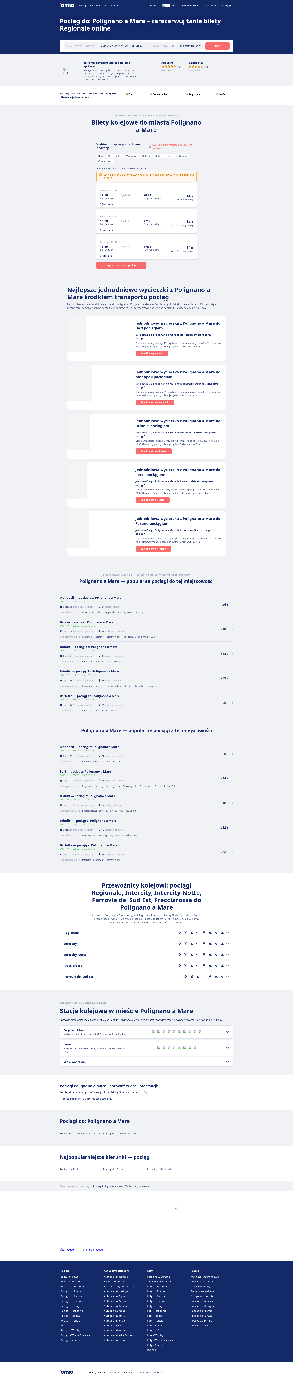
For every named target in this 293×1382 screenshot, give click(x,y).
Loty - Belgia (154, 1325)
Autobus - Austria (114, 1340)
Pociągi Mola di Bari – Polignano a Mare (126, 1133)
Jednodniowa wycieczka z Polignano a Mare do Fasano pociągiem (178, 521)
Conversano (105, 161)
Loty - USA (153, 1330)
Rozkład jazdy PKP (71, 1281)
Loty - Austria (155, 1345)
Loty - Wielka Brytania (160, 1340)
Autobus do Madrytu (116, 1291)
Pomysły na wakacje (202, 1291)
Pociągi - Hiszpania (72, 1311)
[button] (140, 46)
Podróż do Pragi (200, 1325)
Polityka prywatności (152, 1372)
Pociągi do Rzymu (71, 1291)
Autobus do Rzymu (115, 1296)
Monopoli (131, 156)
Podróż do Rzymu (201, 1311)
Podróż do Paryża (201, 1315)
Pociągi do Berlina (71, 1301)
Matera (159, 156)
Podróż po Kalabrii (202, 1301)
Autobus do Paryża (115, 1301)
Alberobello (114, 156)
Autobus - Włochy (114, 1330)
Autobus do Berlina (115, 1306)
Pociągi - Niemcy (70, 1315)
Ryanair (151, 1350)
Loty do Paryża (156, 1296)
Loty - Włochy (155, 1335)
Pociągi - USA (68, 1325)
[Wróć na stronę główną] (69, 5)
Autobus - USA (112, 1325)
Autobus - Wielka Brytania (119, 1335)
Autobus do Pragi (114, 1311)
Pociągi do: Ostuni (113, 1169)
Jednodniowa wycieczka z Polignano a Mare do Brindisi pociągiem (178, 423)
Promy (114, 5)
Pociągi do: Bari (69, 1169)
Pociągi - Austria (70, 1340)
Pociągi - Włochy (70, 1330)
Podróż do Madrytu (202, 1306)
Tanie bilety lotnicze (159, 1281)
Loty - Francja (155, 1320)
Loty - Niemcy (155, 1315)
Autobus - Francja (114, 1320)
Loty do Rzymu (156, 1291)
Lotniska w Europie (158, 1276)
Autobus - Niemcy (114, 1315)
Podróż (195, 1271)
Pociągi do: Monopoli (158, 1169)
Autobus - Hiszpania (116, 1276)
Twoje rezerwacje (189, 5)
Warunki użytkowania (122, 1372)
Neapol (183, 156)
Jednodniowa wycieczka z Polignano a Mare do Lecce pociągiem (178, 472)
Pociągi (83, 5)
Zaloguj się (227, 5)
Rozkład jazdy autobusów (119, 1286)
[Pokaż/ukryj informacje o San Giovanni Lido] (227, 1062)
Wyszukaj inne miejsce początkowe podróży (172, 146)
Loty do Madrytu (157, 1286)
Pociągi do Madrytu (72, 1286)
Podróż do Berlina (201, 1320)
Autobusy (95, 5)
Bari (100, 156)
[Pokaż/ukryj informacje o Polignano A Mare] (227, 1032)
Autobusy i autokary (116, 1271)
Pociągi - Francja (70, 1320)
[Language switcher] (168, 5)
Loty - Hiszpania (156, 1311)
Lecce (171, 156)
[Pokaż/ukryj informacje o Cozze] (227, 1048)
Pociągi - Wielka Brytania (75, 1335)
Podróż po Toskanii (202, 1281)
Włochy (85, 1186)
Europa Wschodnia (202, 1296)
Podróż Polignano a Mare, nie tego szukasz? (86, 1098)
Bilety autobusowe (115, 1281)
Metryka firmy (97, 1372)
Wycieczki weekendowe (205, 1276)
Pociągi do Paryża (71, 1296)
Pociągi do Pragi (70, 1306)
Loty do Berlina (156, 1301)
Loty (105, 5)
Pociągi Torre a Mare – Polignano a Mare (83, 1133)
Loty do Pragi (155, 1306)
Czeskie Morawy (200, 1286)
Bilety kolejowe (70, 1276)
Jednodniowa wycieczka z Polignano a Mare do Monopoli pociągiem (178, 374)
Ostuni (146, 156)
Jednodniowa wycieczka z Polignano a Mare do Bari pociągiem (178, 326)
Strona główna (68, 1186)
